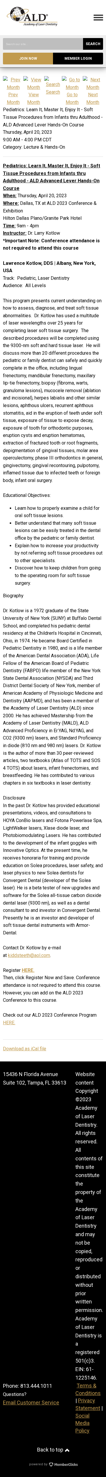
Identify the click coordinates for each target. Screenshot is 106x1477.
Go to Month (72, 98)
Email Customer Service (31, 1402)
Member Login (78, 58)
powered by (38, 1464)
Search (93, 44)
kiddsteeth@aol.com (29, 955)
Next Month (92, 98)
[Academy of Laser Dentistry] (32, 30)
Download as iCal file (24, 1048)
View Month (33, 98)
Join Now (28, 58)
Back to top (50, 1450)
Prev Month (13, 98)
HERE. (9, 1022)
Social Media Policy (82, 1423)
